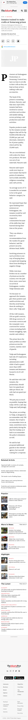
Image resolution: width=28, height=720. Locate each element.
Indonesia (5, 684)
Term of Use (20, 713)
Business (5, 687)
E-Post (19, 694)
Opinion (5, 693)
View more (23, 524)
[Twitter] (16, 671)
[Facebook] (13, 671)
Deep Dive (20, 684)
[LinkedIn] (7, 671)
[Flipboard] (19, 671)
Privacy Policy (20, 706)
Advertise (5, 711)
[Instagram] (10, 671)
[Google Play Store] (19, 678)
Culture (5, 695)
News (2, 16)
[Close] (1, 2)
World (5, 690)
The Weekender (21, 690)
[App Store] (9, 677)
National (9, 16)
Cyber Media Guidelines (6, 705)
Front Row (20, 687)
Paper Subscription (20, 702)
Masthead (5, 701)
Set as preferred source (9, 46)
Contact (5, 709)
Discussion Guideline (19, 709)
